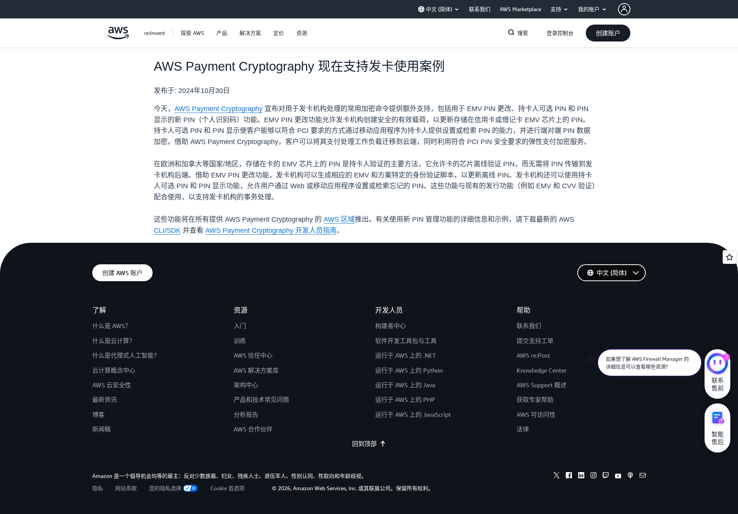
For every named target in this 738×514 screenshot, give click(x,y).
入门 (240, 326)
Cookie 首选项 (227, 488)
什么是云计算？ (113, 341)
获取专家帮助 (535, 399)
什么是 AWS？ (111, 326)
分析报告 (246, 414)
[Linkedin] (581, 476)
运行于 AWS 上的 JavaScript (413, 414)
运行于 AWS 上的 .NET (405, 355)
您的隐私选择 (165, 488)
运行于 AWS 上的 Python (409, 370)
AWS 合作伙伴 (253, 429)
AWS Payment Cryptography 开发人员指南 (271, 230)
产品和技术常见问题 (261, 399)
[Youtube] (618, 476)
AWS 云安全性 (111, 385)
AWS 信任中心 (253, 355)
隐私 (97, 488)
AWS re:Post (533, 355)
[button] (192, 33)
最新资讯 (104, 399)
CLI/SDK (167, 230)
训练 (240, 341)
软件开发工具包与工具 (406, 341)
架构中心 (246, 385)
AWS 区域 (339, 219)
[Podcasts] (630, 476)
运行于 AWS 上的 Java (405, 385)
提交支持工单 (535, 341)
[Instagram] (593, 476)
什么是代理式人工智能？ (126, 355)
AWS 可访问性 (536, 414)
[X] (557, 476)
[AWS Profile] (624, 9)
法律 (523, 429)
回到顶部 (364, 444)
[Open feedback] (729, 257)
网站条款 (126, 488)
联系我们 (529, 326)
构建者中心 (390, 326)
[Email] (643, 476)
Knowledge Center (542, 370)
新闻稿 (101, 429)
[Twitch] (606, 476)
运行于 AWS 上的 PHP (405, 399)
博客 (98, 414)
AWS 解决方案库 (256, 370)
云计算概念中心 (113, 370)
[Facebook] (569, 476)
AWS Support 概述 (542, 385)
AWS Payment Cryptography (219, 109)
